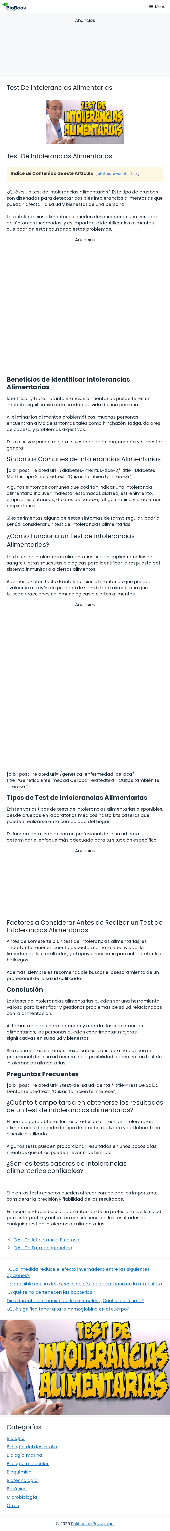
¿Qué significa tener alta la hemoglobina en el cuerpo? (68, 1309)
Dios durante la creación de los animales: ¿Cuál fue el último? (75, 1301)
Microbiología (22, 1497)
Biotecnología (22, 1480)
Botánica (17, 1489)
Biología (16, 1438)
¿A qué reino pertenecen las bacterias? (51, 1292)
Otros (13, 1505)
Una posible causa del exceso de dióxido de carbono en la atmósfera (84, 1284)
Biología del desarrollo (32, 1447)
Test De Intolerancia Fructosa (46, 1240)
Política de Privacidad (92, 1523)
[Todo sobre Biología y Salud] (14, 6)
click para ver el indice (117, 173)
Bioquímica (19, 1472)
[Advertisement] (85, 48)
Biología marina (24, 1455)
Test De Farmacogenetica (43, 1248)
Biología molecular (28, 1463)
